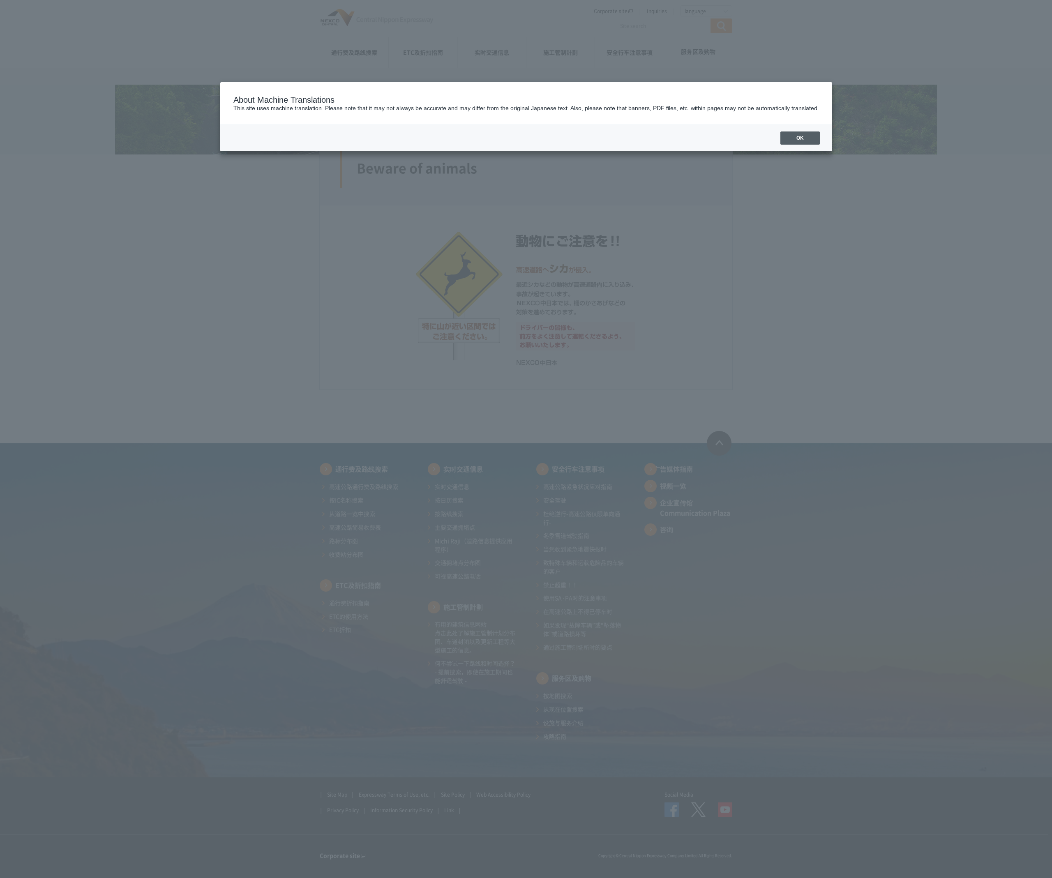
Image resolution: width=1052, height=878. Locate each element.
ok (800, 138)
